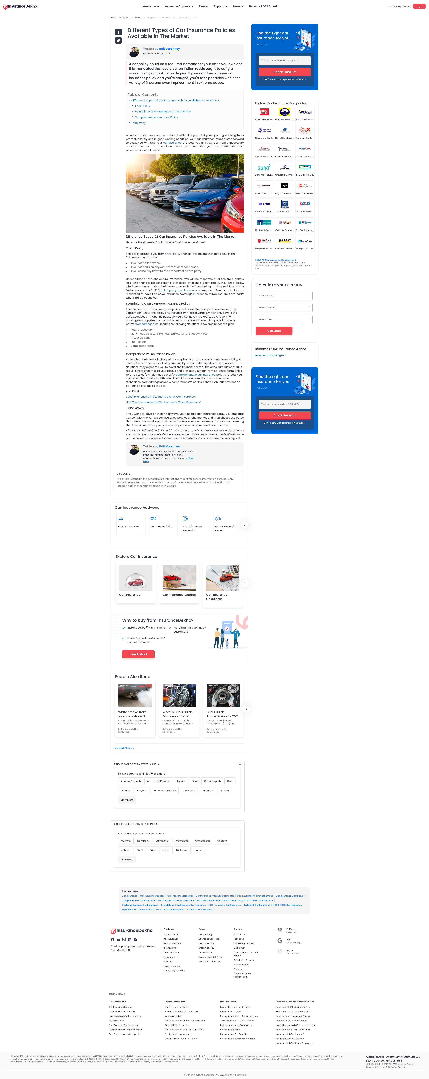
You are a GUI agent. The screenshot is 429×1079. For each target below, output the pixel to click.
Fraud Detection (207, 943)
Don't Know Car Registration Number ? (285, 79)
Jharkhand (188, 790)
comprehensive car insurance (196, 375)
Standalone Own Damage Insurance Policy (163, 111)
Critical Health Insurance (177, 1025)
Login (419, 6)
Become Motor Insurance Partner (292, 1011)
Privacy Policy (205, 934)
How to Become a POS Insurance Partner (296, 1025)
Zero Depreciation (162, 526)
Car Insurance (129, 595)
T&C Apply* (261, 44)
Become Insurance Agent (270, 355)
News (236, 6)
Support (219, 6)
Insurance (149, 6)
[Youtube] (118, 940)
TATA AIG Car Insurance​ (257, 905)
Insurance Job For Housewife (290, 1034)
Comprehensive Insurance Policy (156, 117)
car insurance (172, 143)
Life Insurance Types (230, 1011)
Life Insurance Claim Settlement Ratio (239, 1016)
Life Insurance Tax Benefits (233, 1034)
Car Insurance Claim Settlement (255, 895)
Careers (238, 969)
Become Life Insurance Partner (291, 1020)
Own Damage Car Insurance (123, 1025)
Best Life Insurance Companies (236, 1025)
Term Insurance (171, 952)
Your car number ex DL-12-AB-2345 (280, 60)
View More (127, 800)
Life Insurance (170, 947)
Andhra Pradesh (131, 781)
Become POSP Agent (263, 6)
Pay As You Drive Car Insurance (256, 900)
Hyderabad (182, 840)
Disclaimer (239, 947)
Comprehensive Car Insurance (138, 900)
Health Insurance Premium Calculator (184, 1029)
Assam (181, 781)
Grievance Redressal (209, 938)
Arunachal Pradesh (158, 781)
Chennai (222, 840)
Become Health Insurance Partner (293, 1016)
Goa (229, 781)
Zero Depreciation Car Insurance (176, 900)
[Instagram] (124, 940)
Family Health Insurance (177, 1034)
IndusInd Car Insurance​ (199, 909)
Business (168, 961)
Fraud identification (244, 943)
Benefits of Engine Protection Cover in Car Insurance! (161, 397)
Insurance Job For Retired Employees (294, 1043)
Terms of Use (205, 952)
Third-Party (142, 106)
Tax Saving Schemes (174, 970)
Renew (203, 6)
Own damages (144, 324)
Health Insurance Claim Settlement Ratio (185, 1020)
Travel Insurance (171, 966)
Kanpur (197, 850)
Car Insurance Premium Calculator (215, 895)
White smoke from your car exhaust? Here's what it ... (132, 714)
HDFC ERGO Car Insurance (287, 905)
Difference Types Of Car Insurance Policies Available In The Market (175, 100)
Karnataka (208, 790)
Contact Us (239, 934)
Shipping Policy (206, 947)
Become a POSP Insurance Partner (293, 1007)
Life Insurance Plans (230, 1029)
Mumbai (126, 840)
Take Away (138, 123)
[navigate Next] (244, 525)
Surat (140, 850)
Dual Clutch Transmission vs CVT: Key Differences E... (223, 714)
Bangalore (162, 840)
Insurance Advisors (177, 6)
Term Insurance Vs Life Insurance (237, 1020)
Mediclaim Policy (173, 1016)
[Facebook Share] (118, 32)
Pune (153, 850)
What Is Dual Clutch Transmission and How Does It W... (177, 714)
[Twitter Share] (118, 40)
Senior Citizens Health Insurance (181, 1038)
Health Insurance (172, 943)
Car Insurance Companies (279, 260)
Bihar (195, 781)
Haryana (142, 790)
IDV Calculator (116, 1020)
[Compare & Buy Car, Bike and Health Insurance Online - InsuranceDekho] (20, 7)
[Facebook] (113, 940)
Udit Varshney (169, 49)
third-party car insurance (179, 290)
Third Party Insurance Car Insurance (216, 900)
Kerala (225, 790)
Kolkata (125, 850)
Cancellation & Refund (210, 956)
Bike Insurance (170, 938)
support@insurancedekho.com (137, 946)
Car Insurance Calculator (216, 597)
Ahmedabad (203, 840)
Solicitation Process (244, 960)
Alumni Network (241, 964)
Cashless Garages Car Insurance (140, 905)
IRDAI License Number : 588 (384, 1061)
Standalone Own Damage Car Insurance (183, 905)
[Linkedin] (130, 940)
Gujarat (125, 790)
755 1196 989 (124, 950)
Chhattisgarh (212, 781)
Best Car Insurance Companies (125, 1034)
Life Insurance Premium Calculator (237, 1038)
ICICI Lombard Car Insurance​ (225, 905)
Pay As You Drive (128, 526)
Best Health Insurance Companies (182, 1011)
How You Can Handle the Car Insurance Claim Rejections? (163, 402)
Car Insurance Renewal (180, 895)
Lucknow (181, 850)
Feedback (239, 938)
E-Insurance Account (209, 961)
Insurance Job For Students (290, 1038)
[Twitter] (135, 940)
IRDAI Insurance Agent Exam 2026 (293, 1029)
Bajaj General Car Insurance (137, 909)
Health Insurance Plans (176, 1007)
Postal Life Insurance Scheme (235, 1007)
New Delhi (143, 840)
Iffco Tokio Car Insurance (169, 909)
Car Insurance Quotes (179, 595)
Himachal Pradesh (165, 790)
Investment (169, 956)
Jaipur (166, 850)
